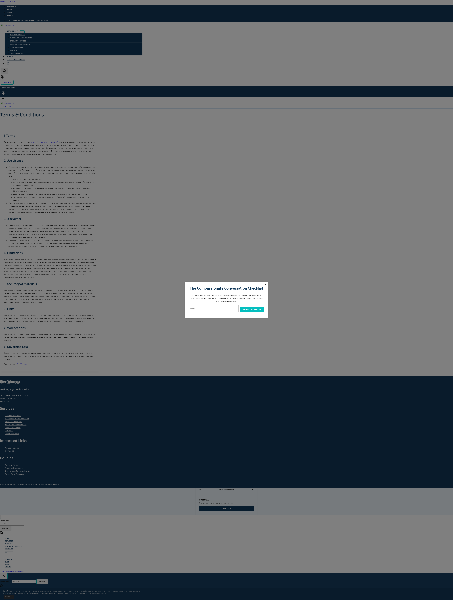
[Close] (265, 284)
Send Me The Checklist (252, 309)
